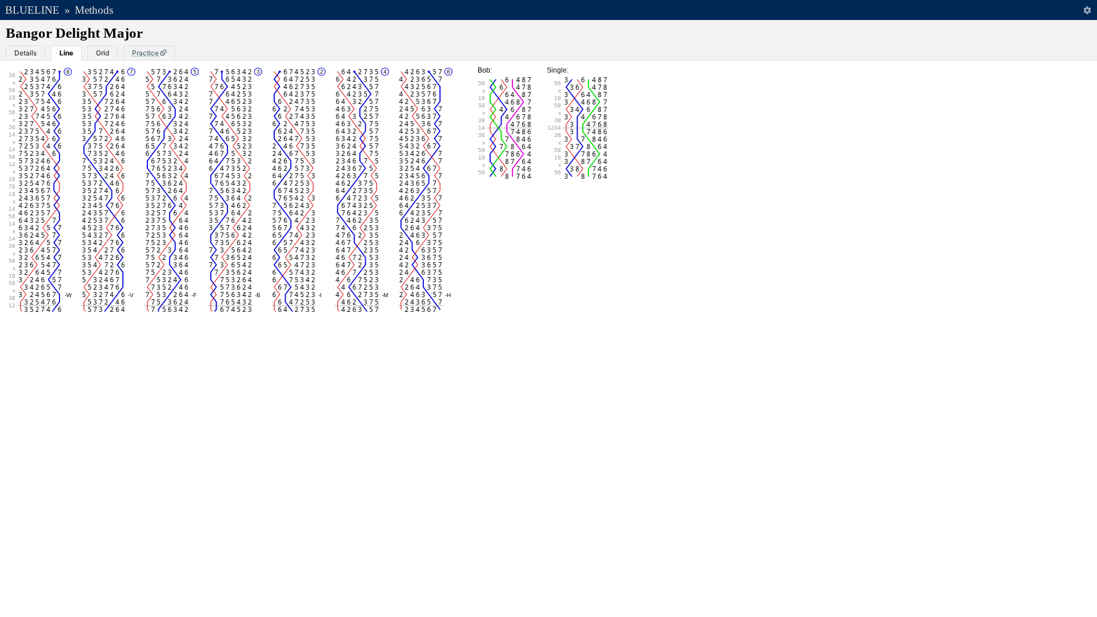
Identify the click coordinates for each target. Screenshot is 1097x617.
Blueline (32, 10)
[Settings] (1087, 10)
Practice (145, 53)
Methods (94, 10)
